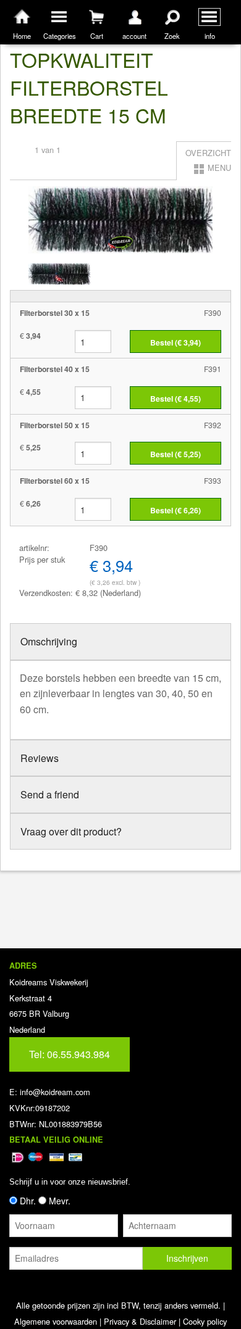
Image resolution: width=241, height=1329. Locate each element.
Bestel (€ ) (175, 342)
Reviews (39, 758)
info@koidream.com (55, 1092)
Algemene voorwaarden (55, 1321)
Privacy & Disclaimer (140, 1321)
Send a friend (49, 794)
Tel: (69, 1054)
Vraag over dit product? (71, 831)
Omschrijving (48, 641)
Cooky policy (205, 1321)
